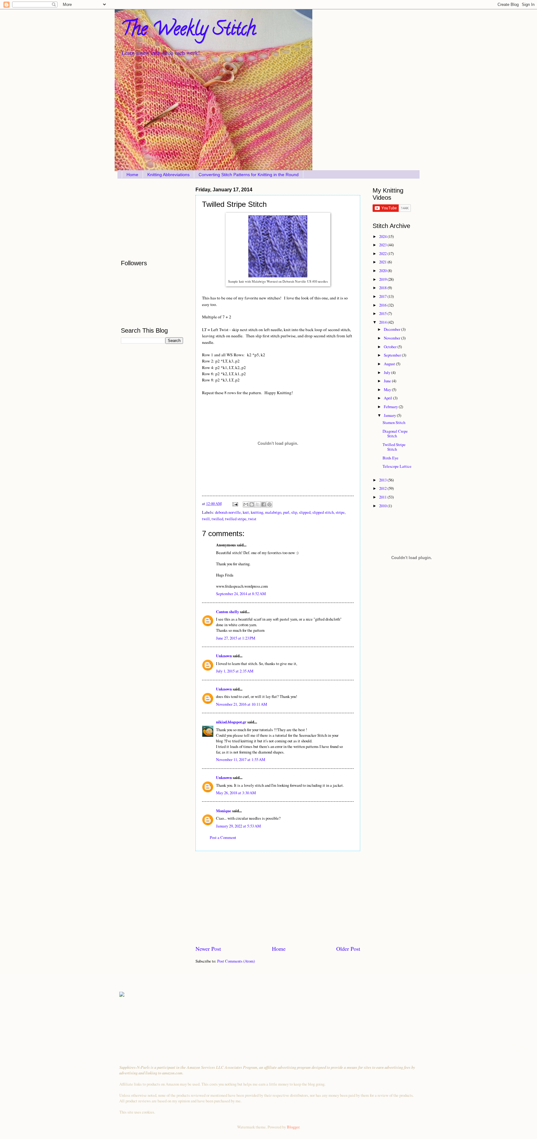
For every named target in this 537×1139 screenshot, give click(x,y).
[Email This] (246, 504)
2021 (383, 262)
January (390, 415)
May (388, 389)
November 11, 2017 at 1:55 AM (240, 759)
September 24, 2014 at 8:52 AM (241, 593)
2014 (383, 322)
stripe (340, 512)
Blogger (293, 1127)
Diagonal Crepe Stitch (395, 433)
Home (132, 174)
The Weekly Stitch (188, 30)
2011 (383, 497)
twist (252, 519)
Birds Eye (390, 458)
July (387, 372)
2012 (383, 488)
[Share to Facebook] (263, 504)
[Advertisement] (277, 898)
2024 (383, 236)
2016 (383, 305)
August (390, 364)
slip (294, 512)
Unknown (224, 655)
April (388, 398)
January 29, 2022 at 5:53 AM (238, 826)
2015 (383, 313)
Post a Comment (223, 837)
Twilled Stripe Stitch (394, 447)
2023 (383, 245)
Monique (223, 810)
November (392, 338)
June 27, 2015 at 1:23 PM (235, 638)
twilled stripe (235, 519)
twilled (217, 519)
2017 (383, 296)
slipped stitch (323, 512)
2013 (383, 480)
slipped (304, 512)
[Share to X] (258, 504)
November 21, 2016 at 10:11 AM (241, 704)
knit (246, 512)
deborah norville (228, 512)
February (391, 406)
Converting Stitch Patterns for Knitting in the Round (249, 174)
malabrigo (273, 512)
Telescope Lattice (397, 466)
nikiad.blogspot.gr (231, 722)
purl (286, 512)
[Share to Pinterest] (269, 504)
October (390, 346)
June (388, 381)
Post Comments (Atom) (236, 961)
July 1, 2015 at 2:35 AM (234, 671)
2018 (383, 287)
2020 (383, 270)
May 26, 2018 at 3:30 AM (236, 792)
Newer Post (208, 948)
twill (206, 519)
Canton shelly (227, 611)
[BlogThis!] (252, 504)
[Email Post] (235, 503)
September (393, 355)
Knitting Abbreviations (168, 174)
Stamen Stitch (394, 422)
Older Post (348, 948)
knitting (257, 512)
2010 (383, 505)
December (392, 329)
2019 (383, 279)
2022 (383, 253)
